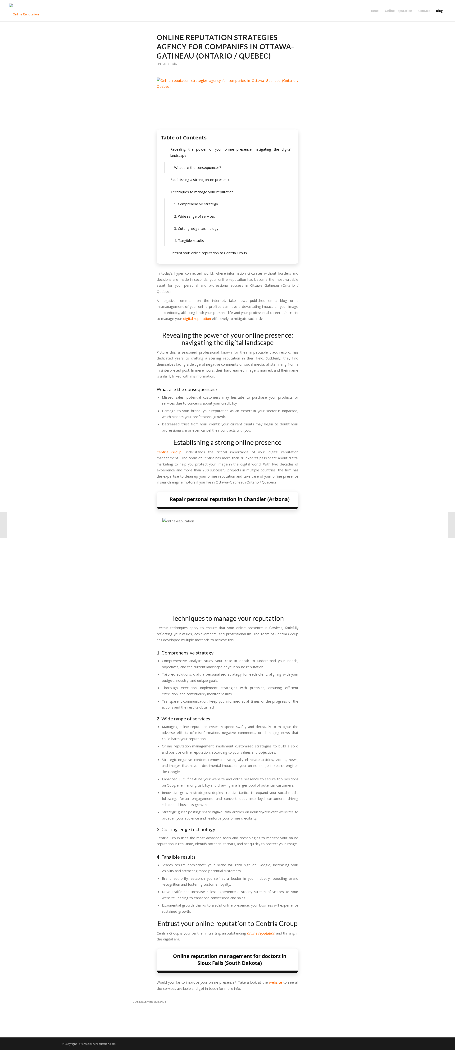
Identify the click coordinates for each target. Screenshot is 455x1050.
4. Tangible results (189, 240)
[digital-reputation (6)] (227, 102)
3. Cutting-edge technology (196, 228)
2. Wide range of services (194, 216)
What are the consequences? (197, 167)
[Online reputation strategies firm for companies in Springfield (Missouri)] (451, 525)
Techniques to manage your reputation (201, 191)
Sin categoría (167, 64)
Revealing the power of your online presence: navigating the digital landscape (230, 152)
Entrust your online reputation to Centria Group (208, 252)
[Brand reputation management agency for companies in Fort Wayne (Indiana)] (3, 525)
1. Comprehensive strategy (196, 204)
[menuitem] (374, 10)
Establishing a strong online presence (200, 179)
